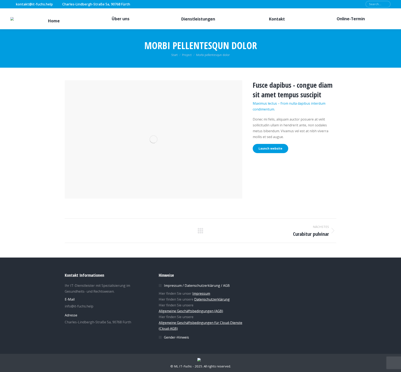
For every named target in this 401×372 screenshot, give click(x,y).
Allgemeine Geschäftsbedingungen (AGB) (191, 311)
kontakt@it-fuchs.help (34, 4)
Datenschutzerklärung (212, 299)
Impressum (201, 293)
